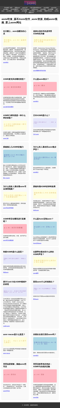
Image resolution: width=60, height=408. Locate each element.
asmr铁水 (35, 101)
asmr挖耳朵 (6, 391)
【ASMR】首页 (8, 7)
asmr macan (6, 353)
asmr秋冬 (5, 62)
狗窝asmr (5, 272)
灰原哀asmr (35, 9)
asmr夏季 (35, 273)
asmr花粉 (35, 397)
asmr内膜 (43, 9)
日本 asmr (36, 134)
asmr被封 (5, 9)
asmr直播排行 (14, 9)
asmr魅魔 (24, 11)
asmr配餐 (50, 9)
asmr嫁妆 (39, 11)
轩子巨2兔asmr (25, 9)
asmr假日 (35, 355)
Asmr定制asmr (37, 243)
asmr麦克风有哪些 (8, 107)
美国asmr (17, 7)
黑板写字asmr (48, 11)
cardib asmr (6, 326)
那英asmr (35, 299)
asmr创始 (46, 7)
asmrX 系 (24, 7)
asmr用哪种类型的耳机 (39, 70)
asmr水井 (53, 7)
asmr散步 (35, 172)
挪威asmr (31, 12)
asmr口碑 (5, 138)
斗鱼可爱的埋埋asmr (35, 7)
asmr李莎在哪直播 (8, 240)
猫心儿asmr (6, 178)
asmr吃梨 (9, 11)
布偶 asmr (36, 210)
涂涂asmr (16, 11)
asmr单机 (32, 11)
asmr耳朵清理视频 (8, 208)
